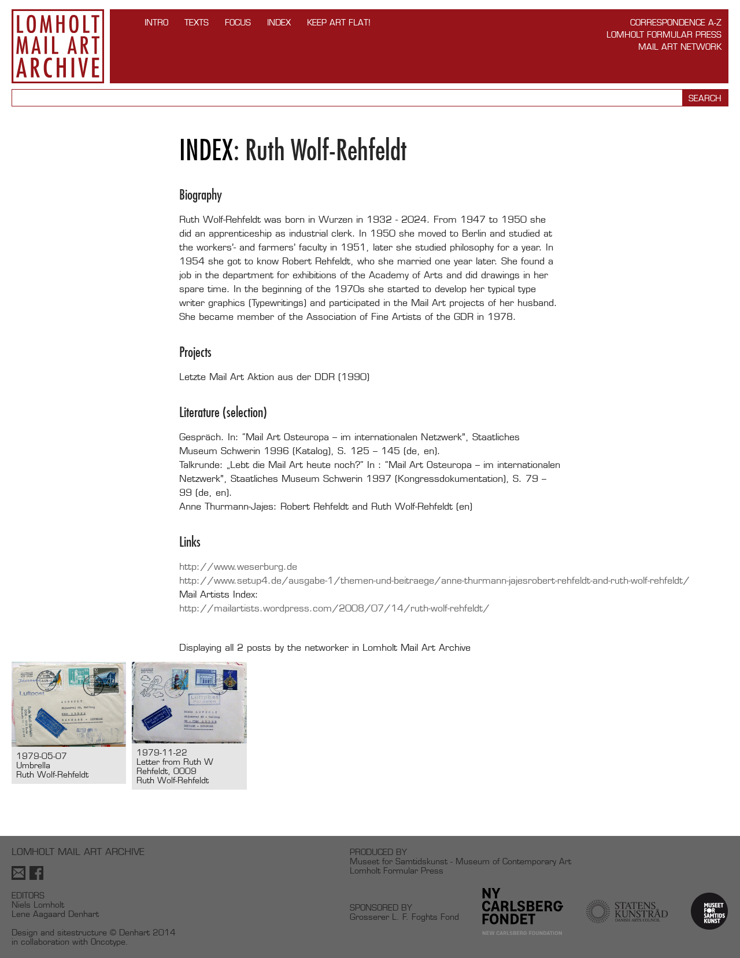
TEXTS (196, 22)
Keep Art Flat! (339, 22)
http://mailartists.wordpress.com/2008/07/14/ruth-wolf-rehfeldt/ (334, 608)
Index (279, 22)
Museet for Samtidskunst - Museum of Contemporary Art (460, 861)
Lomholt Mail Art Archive (58, 46)
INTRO (156, 22)
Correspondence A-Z (676, 22)
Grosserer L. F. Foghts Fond (404, 917)
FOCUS (238, 22)
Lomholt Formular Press (664, 34)
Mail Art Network (680, 46)
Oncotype (108, 941)
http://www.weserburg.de (238, 566)
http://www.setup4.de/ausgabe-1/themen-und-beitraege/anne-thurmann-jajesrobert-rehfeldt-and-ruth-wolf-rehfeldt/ (434, 580)
